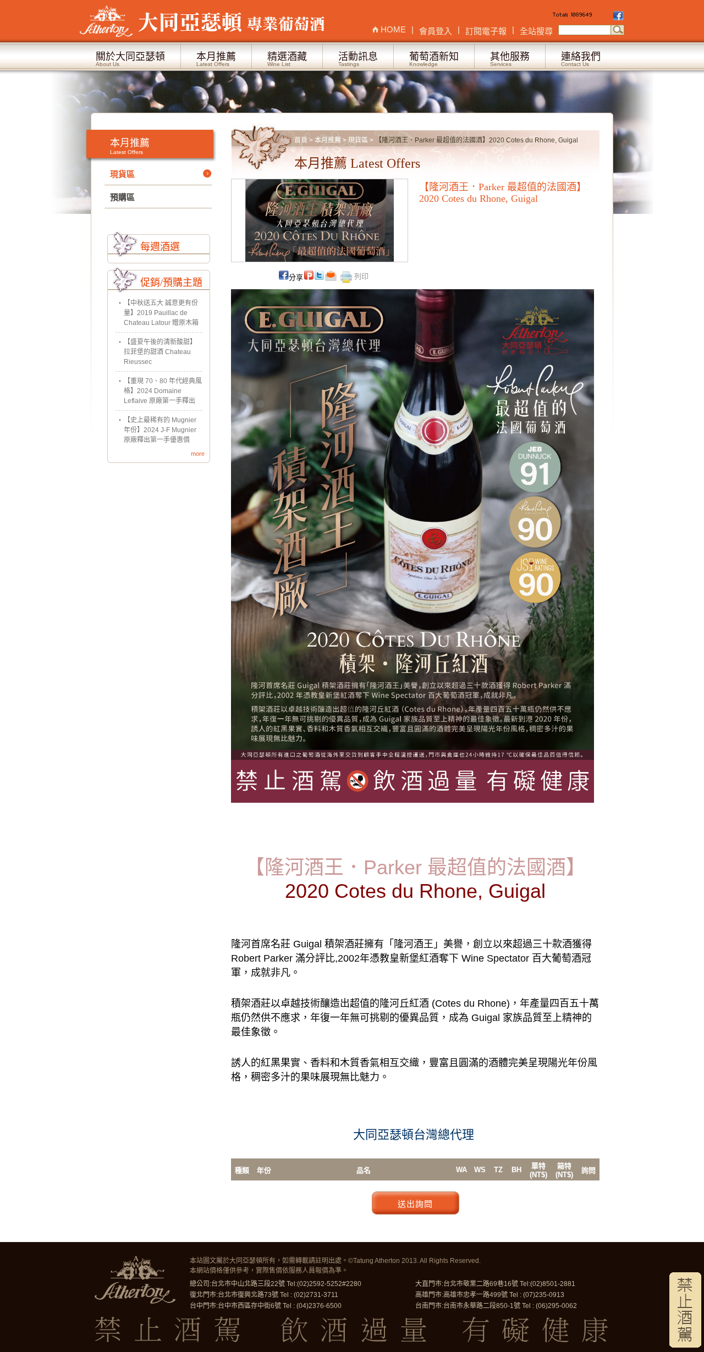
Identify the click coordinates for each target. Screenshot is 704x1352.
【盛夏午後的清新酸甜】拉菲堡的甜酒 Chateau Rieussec (160, 352)
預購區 (122, 197)
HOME (393, 29)
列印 (360, 276)
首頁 (300, 140)
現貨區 (358, 140)
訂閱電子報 (486, 31)
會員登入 (435, 31)
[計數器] (582, 16)
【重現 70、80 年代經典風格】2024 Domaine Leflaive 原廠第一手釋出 (163, 391)
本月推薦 (328, 140)
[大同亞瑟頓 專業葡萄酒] (203, 21)
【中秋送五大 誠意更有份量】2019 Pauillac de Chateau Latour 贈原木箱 (161, 313)
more (198, 453)
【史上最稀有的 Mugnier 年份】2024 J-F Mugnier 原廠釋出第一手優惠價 (160, 430)
